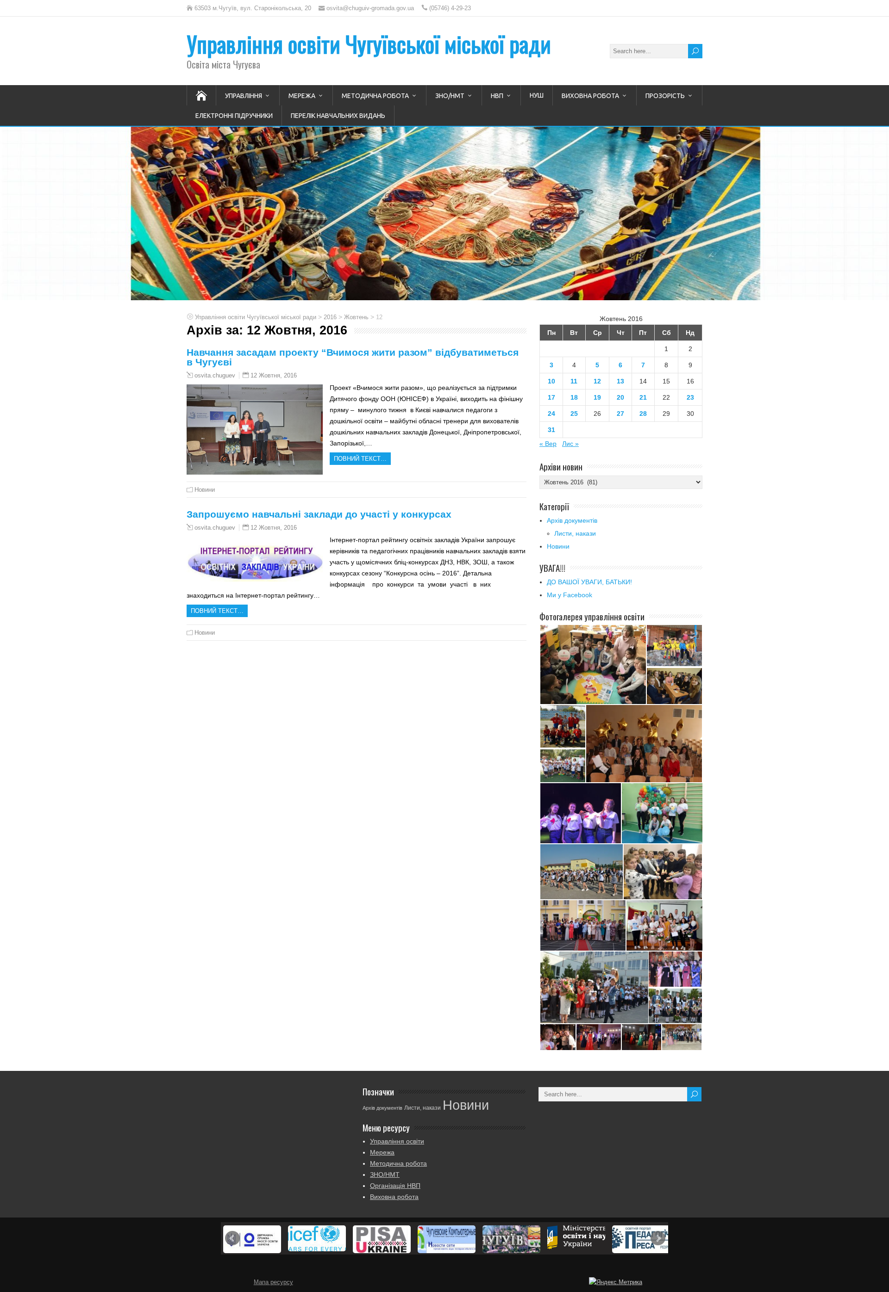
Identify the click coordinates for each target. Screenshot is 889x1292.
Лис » (570, 443)
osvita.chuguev (214, 375)
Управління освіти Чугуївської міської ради (369, 43)
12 (597, 381)
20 (620, 397)
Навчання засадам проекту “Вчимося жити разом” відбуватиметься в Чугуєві (353, 357)
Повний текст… (360, 458)
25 (574, 413)
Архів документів (572, 520)
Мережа (301, 95)
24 (551, 413)
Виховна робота (590, 95)
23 (690, 397)
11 (573, 381)
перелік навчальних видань (338, 115)
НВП (497, 95)
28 (643, 413)
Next (658, 1238)
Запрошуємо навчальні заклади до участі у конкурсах (319, 514)
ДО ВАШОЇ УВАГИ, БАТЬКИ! (589, 582)
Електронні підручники (234, 115)
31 (551, 429)
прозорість (665, 95)
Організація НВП (395, 1185)
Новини (204, 489)
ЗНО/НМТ (449, 95)
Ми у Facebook (569, 595)
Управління (243, 95)
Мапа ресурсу (273, 1282)
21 (643, 397)
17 (551, 397)
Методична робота (375, 95)
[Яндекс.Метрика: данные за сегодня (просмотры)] (615, 1282)
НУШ (537, 95)
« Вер (548, 443)
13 (620, 381)
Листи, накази (575, 533)
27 (620, 413)
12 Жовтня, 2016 (273, 375)
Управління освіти (397, 1141)
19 (597, 397)
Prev (232, 1238)
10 (551, 381)
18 (574, 397)
